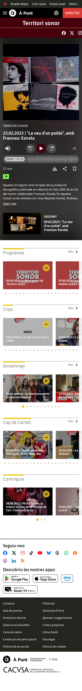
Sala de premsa (12, 610)
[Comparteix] (65, 169)
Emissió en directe (14, 617)
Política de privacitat (16, 646)
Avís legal (49, 639)
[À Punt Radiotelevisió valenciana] (24, 659)
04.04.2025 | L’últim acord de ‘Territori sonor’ (24, 282)
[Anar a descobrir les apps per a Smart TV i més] (20, 589)
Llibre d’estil (50, 632)
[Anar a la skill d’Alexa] (67, 578)
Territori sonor (41, 23)
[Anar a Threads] (58, 553)
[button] (2, 293)
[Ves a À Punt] (21, 13)
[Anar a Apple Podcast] (6, 560)
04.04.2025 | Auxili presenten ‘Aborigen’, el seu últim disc (24, 452)
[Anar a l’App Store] (45, 578)
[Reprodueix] (41, 148)
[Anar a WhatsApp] (67, 553)
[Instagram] (80, 33)
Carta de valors (12, 632)
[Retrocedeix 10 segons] (30, 148)
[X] (72, 33)
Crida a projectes (53, 625)
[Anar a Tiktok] (32, 553)
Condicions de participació (19, 639)
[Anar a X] (15, 553)
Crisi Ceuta (39, 4)
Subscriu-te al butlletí (16, 625)
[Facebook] (64, 33)
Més (70, 251)
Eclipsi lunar (57, 4)
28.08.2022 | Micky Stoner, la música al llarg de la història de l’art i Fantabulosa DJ (26, 507)
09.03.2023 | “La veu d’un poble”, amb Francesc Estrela (58, 226)
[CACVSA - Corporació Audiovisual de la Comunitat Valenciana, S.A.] (31, 669)
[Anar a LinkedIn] (14, 560)
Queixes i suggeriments (57, 617)
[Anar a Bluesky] (50, 553)
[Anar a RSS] (23, 560)
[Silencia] (8, 148)
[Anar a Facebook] (6, 553)
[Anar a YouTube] (41, 553)
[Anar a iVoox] (76, 553)
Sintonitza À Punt (53, 610)
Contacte (9, 603)
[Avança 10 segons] (51, 148)
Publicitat (49, 603)
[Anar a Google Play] (16, 578)
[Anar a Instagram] (23, 553)
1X (74, 148)
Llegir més (9, 203)
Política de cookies (54, 646)
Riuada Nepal (19, 4)
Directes (72, 13)
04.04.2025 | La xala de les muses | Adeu (27, 339)
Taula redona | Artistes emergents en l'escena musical (27, 395)
